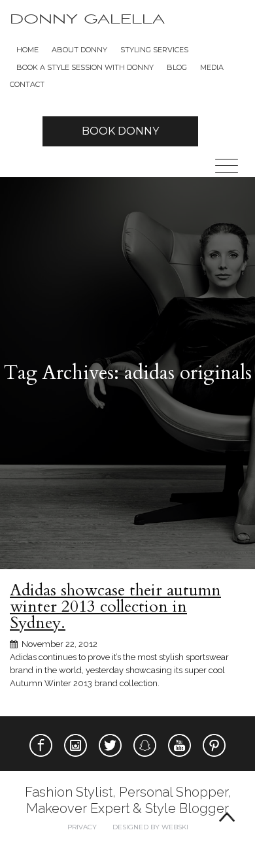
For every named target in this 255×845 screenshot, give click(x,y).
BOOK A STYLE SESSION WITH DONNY (85, 67)
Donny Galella (87, 19)
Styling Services (154, 49)
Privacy (82, 827)
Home (27, 49)
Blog (177, 67)
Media (212, 67)
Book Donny (120, 131)
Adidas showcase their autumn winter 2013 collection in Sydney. (115, 606)
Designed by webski (150, 827)
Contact (27, 84)
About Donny (79, 49)
